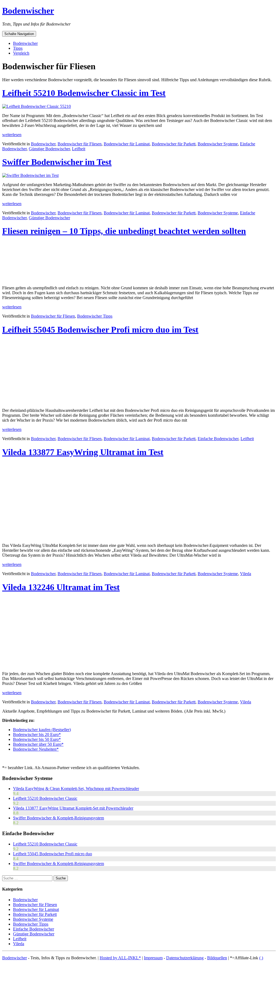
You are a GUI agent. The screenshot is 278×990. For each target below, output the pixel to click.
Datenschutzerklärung (185, 957)
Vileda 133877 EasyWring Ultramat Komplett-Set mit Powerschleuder (73, 808)
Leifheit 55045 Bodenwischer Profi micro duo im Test (100, 329)
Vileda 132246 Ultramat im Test (61, 587)
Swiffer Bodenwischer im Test (57, 162)
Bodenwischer (28, 10)
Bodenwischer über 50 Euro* (38, 744)
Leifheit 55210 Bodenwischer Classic (45, 798)
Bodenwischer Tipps (94, 316)
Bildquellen (217, 957)
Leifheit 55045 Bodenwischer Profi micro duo (52, 853)
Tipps (18, 48)
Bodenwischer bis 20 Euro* (37, 734)
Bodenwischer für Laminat (127, 144)
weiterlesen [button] (11, 134)
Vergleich (21, 53)
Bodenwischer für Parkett (173, 144)
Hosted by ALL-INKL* (120, 957)
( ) (261, 957)
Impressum (153, 957)
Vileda (245, 573)
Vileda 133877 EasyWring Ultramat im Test (82, 452)
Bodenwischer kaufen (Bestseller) (42, 729)
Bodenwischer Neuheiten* (36, 749)
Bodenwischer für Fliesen (80, 144)
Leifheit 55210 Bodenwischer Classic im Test (84, 93)
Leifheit (78, 148)
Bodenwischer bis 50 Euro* (37, 739)
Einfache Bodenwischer (218, 438)
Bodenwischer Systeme (218, 144)
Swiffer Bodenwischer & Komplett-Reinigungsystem (58, 818)
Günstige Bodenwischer (49, 148)
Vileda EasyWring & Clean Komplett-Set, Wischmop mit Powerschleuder (76, 788)
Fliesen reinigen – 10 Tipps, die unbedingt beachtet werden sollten (124, 231)
